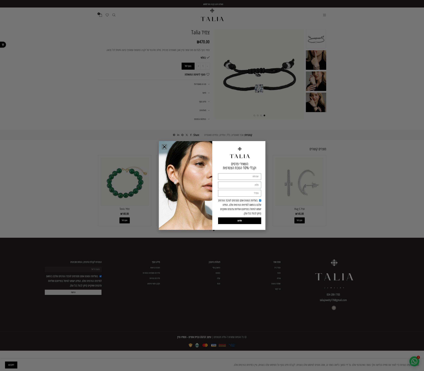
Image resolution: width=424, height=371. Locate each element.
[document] (212, 185)
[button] (164, 146)
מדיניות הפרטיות (241, 204)
